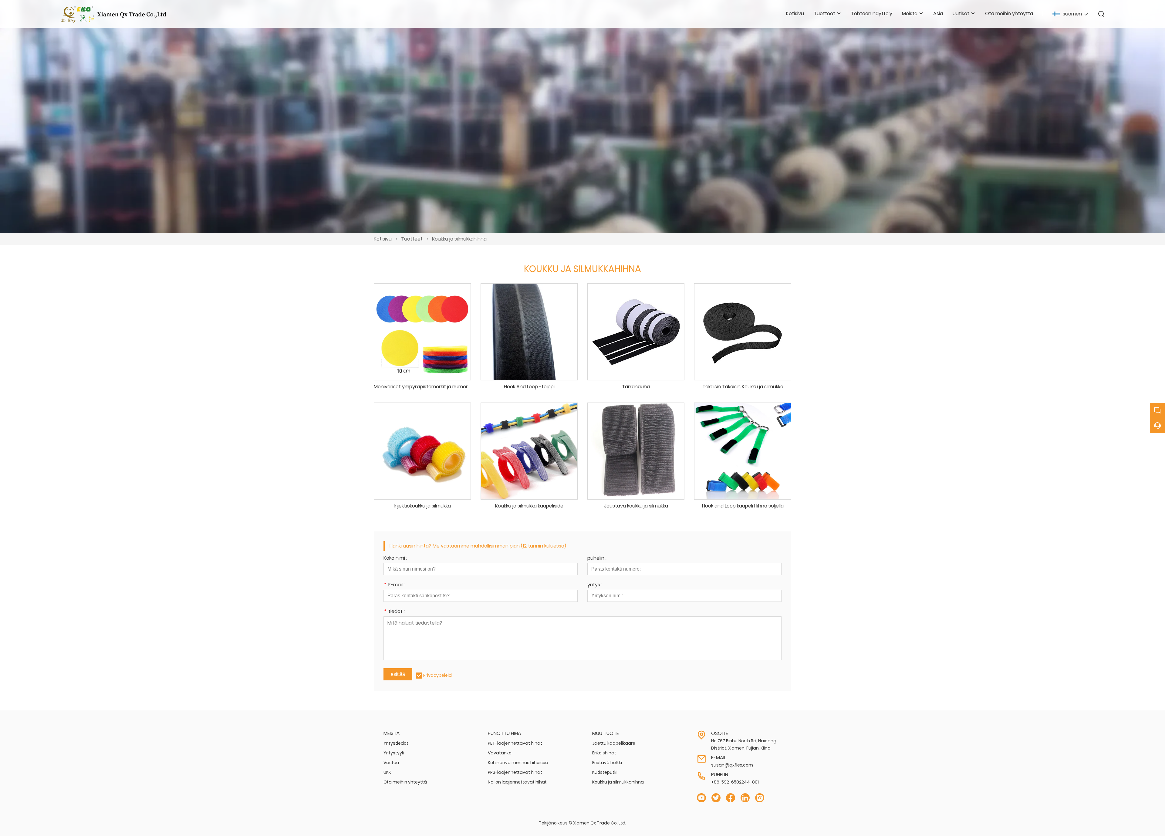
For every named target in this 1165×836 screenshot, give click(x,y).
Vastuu (391, 763)
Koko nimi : (395, 558)
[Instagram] (760, 798)
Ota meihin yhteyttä (405, 782)
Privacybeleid (437, 675)
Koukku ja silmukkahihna (459, 238)
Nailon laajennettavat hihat (517, 782)
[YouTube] (701, 798)
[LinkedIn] (745, 798)
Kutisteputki (604, 772)
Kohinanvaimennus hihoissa (518, 763)
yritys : (594, 585)
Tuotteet (412, 238)
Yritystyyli (393, 753)
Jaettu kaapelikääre (613, 743)
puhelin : (596, 558)
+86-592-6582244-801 (735, 782)
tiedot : (394, 612)
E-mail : (394, 585)
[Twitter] (716, 798)
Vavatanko (500, 753)
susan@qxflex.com (732, 765)
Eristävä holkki (607, 763)
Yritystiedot (395, 743)
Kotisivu (383, 238)
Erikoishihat (604, 753)
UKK (387, 772)
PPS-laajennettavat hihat (515, 772)
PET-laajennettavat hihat (515, 743)
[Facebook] (730, 798)
